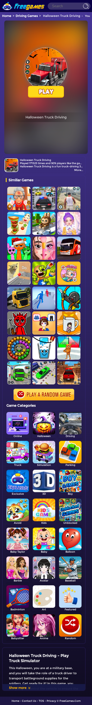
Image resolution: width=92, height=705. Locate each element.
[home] (23, 1)
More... (78, 170)
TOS (41, 700)
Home (6, 16)
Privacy (51, 700)
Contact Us (29, 700)
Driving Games (27, 16)
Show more (18, 688)
